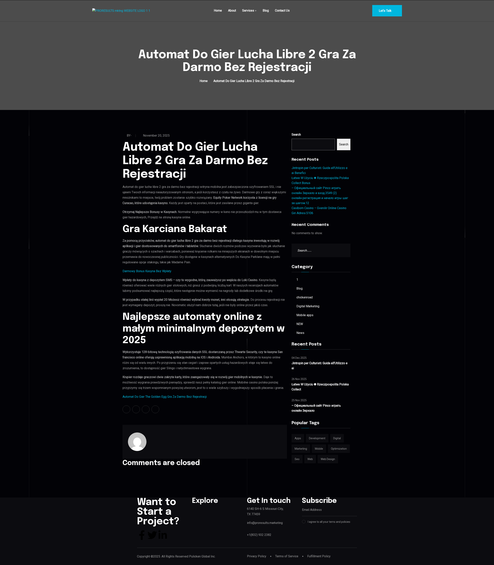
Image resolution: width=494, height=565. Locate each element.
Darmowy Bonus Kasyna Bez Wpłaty (147, 271)
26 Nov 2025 (299, 379)
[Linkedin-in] (162, 535)
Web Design (328, 459)
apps (298, 438)
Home (218, 10)
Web (310, 459)
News (300, 333)
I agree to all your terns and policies (329, 521)
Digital (337, 438)
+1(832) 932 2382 (259, 535)
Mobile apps (304, 315)
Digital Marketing (307, 306)
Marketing (301, 448)
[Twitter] (152, 535)
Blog (266, 10)
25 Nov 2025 (299, 400)
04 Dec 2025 (299, 357)
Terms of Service (286, 556)
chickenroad (304, 297)
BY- (129, 135)
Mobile (319, 448)
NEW (299, 324)
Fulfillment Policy (319, 556)
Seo (297, 459)
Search (296, 134)
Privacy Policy (256, 556)
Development (317, 438)
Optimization (339, 448)
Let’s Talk (385, 11)
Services (248, 10)
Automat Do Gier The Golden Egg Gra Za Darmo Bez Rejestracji (165, 397)
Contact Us (282, 10)
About (232, 10)
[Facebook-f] (142, 535)
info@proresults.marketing (265, 523)
